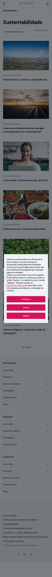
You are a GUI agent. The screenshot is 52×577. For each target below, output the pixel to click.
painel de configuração (17, 285)
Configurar (26, 299)
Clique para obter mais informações (25, 275)
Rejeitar (26, 316)
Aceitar (26, 307)
